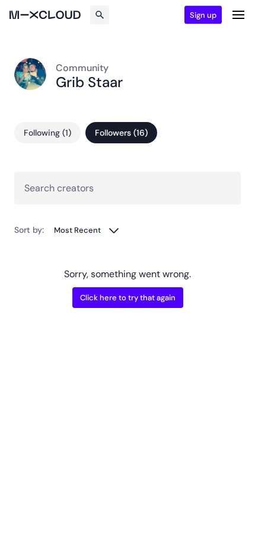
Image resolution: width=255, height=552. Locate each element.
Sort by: (29, 229)
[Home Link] (45, 15)
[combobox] (87, 230)
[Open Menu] (238, 15)
